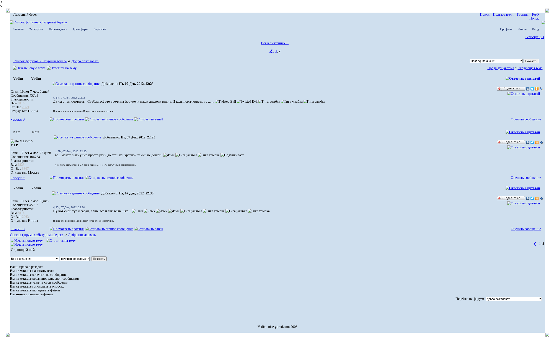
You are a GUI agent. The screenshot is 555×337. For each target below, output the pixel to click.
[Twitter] (532, 89)
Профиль (506, 29)
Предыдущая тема (500, 68)
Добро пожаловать (85, 61)
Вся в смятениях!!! (275, 43)
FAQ (535, 14)
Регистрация (534, 37)
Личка (522, 29)
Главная (18, 29)
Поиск (485, 14)
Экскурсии (36, 29)
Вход (535, 29)
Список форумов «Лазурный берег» (40, 61)
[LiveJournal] (541, 89)
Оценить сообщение (526, 119)
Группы (523, 14)
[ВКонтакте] (528, 89)
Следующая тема (529, 68)
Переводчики (58, 29)
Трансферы (80, 29)
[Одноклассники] (537, 89)
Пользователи (503, 14)
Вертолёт (100, 29)
